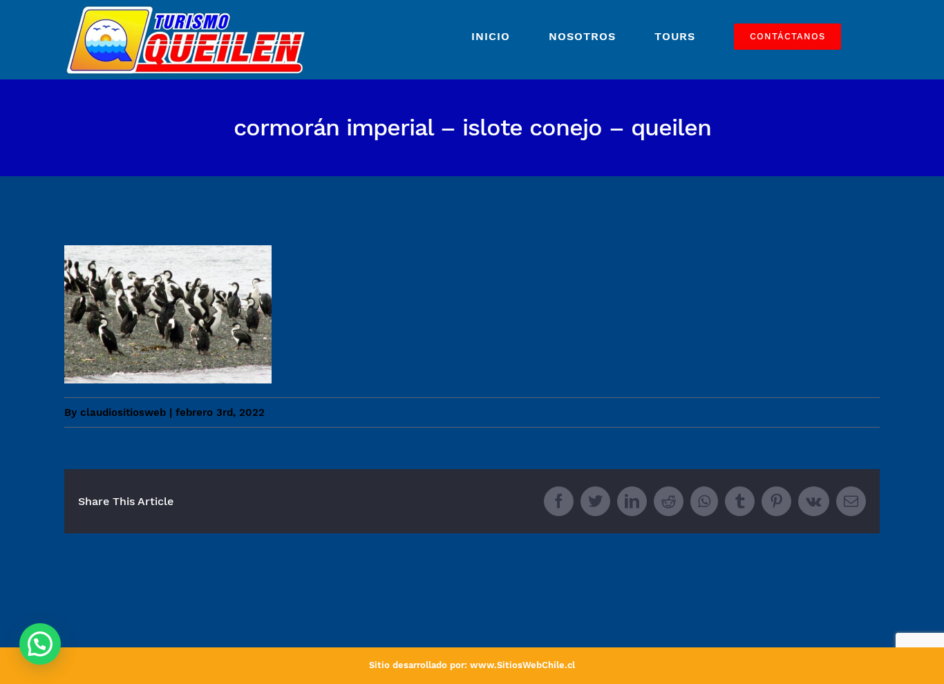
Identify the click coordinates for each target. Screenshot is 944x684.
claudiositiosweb (123, 412)
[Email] (851, 501)
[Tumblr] (740, 501)
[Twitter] (595, 501)
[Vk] (813, 501)
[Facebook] (559, 501)
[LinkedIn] (632, 501)
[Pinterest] (776, 501)
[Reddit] (668, 501)
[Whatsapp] (704, 501)
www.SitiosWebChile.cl (522, 665)
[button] (40, 644)
